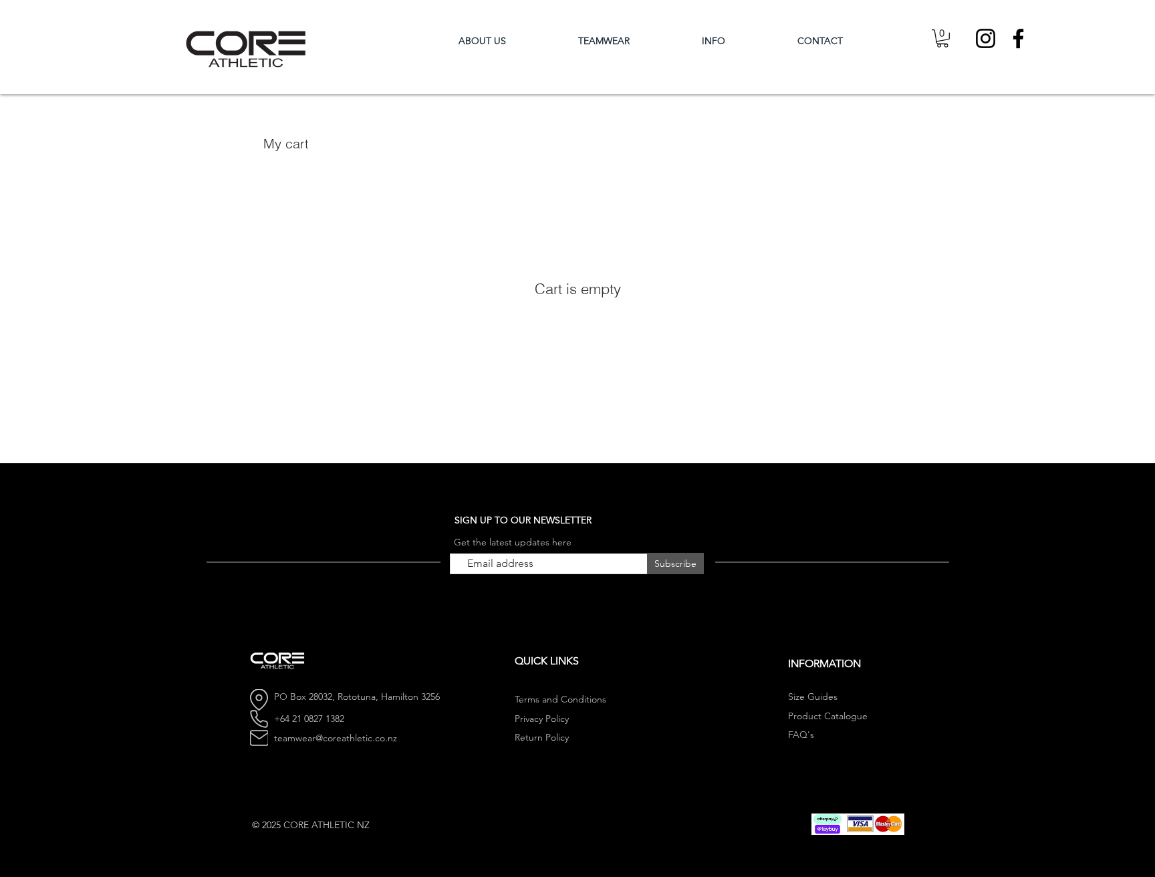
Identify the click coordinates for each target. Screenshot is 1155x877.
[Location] (259, 700)
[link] (942, 38)
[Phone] (259, 719)
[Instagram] (986, 38)
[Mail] (259, 738)
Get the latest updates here (512, 542)
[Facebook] (1018, 38)
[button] (630, 40)
